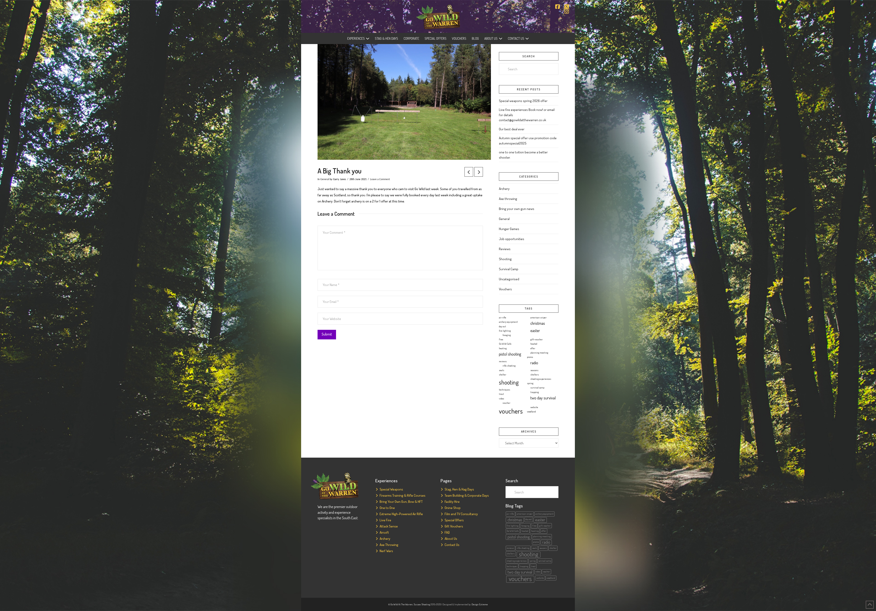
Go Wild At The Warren (401, 604)
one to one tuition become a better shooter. (523, 155)
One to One (387, 508)
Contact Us (452, 545)
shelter (502, 374)
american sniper (538, 317)
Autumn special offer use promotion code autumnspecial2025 (528, 140)
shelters (534, 374)
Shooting (505, 259)
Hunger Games (509, 229)
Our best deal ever (511, 129)
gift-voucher (536, 339)
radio (534, 362)
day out (502, 326)
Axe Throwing (389, 545)
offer (532, 348)
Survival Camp (508, 269)
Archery (504, 188)
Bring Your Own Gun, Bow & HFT (401, 501)
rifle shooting (509, 365)
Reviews (505, 249)
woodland (531, 411)
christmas (537, 323)
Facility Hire (452, 501)
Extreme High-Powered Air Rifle (401, 514)
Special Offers (454, 520)
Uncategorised (509, 279)
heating (503, 348)
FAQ (447, 532)
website (534, 407)
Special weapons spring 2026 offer (523, 101)
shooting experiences (540, 378)
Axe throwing (508, 199)
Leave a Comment (380, 179)
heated (533, 343)
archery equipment (508, 321)
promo (530, 357)
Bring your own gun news (516, 209)
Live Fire (385, 520)
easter (535, 330)
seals (501, 370)
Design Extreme (480, 604)
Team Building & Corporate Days (467, 495)
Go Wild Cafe (505, 343)
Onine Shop (453, 508)
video (501, 398)
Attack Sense (389, 526)
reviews (503, 361)
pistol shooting (510, 354)
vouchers (511, 411)
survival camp (537, 387)
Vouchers (505, 289)
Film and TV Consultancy (461, 514)
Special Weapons (391, 489)
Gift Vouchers (454, 526)
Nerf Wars (386, 551)
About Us (451, 538)
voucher (506, 402)
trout (501, 394)
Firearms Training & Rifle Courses (402, 495)
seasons (534, 370)
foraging (507, 335)
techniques (504, 389)
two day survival (543, 397)
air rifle (502, 317)
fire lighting (505, 330)
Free (501, 339)
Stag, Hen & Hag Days (459, 489)
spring (530, 383)
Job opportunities (511, 239)
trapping (534, 392)
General (324, 179)
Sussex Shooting (422, 604)
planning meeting (539, 352)
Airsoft (384, 532)
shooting (509, 382)
